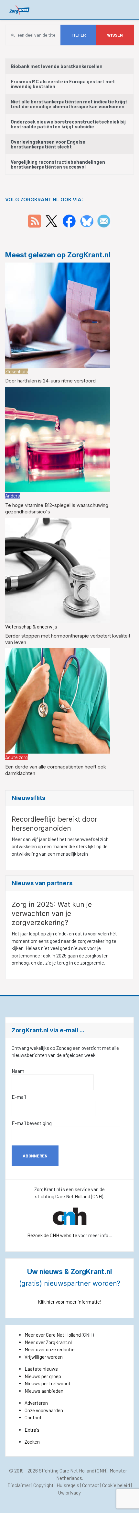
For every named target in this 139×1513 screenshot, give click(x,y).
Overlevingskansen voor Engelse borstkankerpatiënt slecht (48, 144)
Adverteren (36, 1403)
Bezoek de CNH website (52, 1235)
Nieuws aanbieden (44, 1391)
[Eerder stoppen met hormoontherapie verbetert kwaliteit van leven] (57, 569)
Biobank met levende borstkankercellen (56, 66)
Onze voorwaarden (44, 1410)
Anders (12, 495)
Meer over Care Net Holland (53, 1335)
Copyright (43, 1485)
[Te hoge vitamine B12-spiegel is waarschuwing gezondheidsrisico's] (57, 438)
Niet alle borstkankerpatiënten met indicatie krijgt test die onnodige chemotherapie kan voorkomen (69, 104)
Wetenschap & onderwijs (31, 626)
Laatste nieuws (41, 1369)
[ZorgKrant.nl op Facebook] (69, 220)
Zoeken (32, 1442)
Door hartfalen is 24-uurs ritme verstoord (50, 381)
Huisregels (68, 1485)
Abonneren (35, 1155)
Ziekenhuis (16, 371)
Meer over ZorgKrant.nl (48, 1342)
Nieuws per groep (43, 1376)
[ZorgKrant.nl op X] (51, 220)
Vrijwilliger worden (44, 1357)
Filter (78, 35)
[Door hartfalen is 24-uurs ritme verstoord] (57, 314)
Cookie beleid (116, 1485)
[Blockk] (19, 10)
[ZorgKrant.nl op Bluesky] (88, 220)
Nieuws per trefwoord (47, 1383)
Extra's (32, 1430)
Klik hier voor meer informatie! (70, 1302)
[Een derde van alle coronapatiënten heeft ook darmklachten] (57, 700)
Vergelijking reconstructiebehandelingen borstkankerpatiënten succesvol (58, 164)
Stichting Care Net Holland (66, 1470)
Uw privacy (69, 1492)
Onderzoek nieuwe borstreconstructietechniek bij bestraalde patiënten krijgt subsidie (68, 124)
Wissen (115, 35)
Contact (33, 1417)
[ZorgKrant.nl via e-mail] (104, 220)
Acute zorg (16, 757)
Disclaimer (18, 1485)
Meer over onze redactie (50, 1349)
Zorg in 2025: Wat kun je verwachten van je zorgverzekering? (52, 913)
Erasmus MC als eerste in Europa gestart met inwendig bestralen (63, 83)
